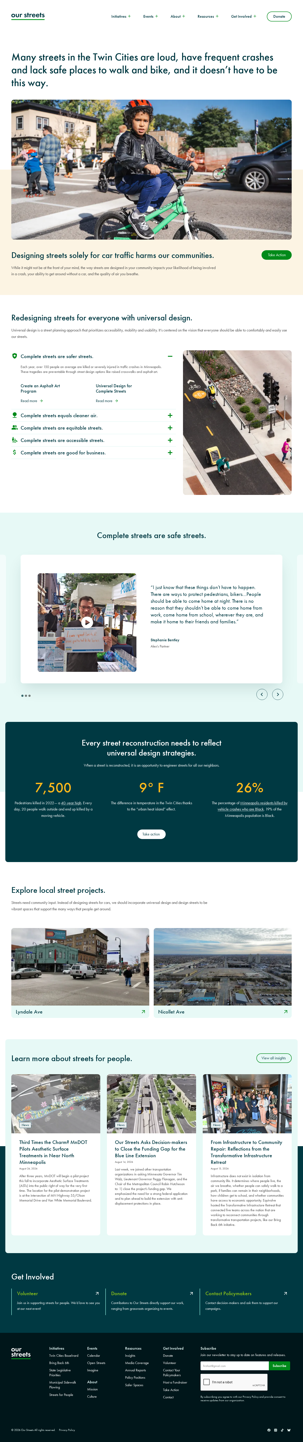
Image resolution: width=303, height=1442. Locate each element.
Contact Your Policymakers (172, 1372)
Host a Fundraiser (175, 1382)
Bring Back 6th (59, 1363)
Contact (168, 1397)
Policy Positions (135, 1377)
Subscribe (279, 1366)
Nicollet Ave (171, 1011)
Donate (279, 16)
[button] (151, 834)
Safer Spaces (134, 1385)
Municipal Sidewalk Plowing (62, 1384)
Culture (92, 1396)
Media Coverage (137, 1363)
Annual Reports (135, 1370)
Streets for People (61, 1395)
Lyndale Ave (29, 1011)
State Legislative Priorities (60, 1372)
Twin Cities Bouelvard (63, 1355)
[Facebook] (269, 1430)
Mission (92, 1389)
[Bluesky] (289, 1430)
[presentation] (80, 967)
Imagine (92, 1370)
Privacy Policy (67, 1430)
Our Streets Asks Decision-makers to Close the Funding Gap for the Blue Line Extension (151, 1149)
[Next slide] (277, 694)
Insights (130, 1355)
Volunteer (169, 1363)
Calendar (93, 1355)
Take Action (171, 1390)
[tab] (22, 696)
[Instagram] (275, 1430)
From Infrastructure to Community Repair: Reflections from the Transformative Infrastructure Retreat (246, 1152)
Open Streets (96, 1363)
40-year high (71, 802)
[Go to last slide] (262, 694)
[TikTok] (282, 1430)
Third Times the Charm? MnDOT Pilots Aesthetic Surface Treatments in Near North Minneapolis (53, 1152)
